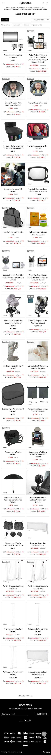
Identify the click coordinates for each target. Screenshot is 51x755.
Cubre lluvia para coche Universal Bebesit (38, 322)
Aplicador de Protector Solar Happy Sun (38, 233)
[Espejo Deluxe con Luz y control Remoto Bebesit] (38, 174)
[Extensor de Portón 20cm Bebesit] (13, 657)
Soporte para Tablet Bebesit (13, 453)
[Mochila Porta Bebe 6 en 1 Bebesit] (13, 351)
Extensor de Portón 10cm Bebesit (38, 630)
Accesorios (16, 25)
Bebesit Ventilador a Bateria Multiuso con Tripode (38, 499)
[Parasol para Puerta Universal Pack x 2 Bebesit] (13, 528)
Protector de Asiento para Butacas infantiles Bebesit (13, 147)
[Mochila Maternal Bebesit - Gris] (13, 217)
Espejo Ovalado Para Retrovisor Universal (13, 104)
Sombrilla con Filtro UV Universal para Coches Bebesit (13, 499)
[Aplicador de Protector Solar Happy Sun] (38, 217)
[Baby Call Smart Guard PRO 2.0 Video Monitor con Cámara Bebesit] (38, 260)
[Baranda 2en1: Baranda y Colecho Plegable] (38, 351)
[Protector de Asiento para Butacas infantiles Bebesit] (13, 131)
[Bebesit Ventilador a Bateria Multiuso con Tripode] (38, 482)
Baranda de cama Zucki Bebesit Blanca (37, 673)
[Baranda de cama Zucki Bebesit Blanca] (38, 657)
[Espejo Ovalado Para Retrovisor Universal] (13, 88)
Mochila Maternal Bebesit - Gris (13, 233)
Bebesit (26, 25)
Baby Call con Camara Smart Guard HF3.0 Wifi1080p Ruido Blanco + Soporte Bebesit (38, 58)
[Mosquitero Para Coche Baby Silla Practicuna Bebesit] (13, 306)
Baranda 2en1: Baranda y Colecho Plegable (38, 367)
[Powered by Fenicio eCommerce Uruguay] (46, 752)
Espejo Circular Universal (38, 103)
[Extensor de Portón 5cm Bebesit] (13, 614)
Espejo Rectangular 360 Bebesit (13, 190)
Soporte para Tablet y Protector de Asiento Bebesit (38, 454)
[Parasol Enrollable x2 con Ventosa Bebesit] (38, 394)
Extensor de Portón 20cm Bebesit (13, 673)
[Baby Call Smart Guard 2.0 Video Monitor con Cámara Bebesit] (13, 260)
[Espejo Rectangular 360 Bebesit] (13, 174)
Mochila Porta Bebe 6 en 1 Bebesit (13, 367)
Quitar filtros (37, 25)
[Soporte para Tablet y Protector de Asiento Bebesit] (38, 437)
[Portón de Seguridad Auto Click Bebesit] (38, 571)
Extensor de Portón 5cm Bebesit (13, 630)
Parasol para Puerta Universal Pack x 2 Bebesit (13, 544)
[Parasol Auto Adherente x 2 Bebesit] (13, 394)
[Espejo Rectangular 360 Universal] (13, 40)
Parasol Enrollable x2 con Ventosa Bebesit (38, 410)
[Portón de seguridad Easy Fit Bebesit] (13, 571)
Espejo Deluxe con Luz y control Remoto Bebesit (38, 190)
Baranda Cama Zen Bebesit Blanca (38, 544)
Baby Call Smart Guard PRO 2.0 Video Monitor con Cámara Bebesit (38, 277)
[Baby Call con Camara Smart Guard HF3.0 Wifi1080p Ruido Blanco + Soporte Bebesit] (38, 40)
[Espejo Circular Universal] (38, 88)
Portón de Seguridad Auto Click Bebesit (38, 587)
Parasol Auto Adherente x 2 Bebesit (13, 410)
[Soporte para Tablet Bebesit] (13, 437)
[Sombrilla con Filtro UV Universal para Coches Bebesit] (13, 482)
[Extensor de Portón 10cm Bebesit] (38, 614)
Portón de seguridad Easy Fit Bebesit (13, 587)
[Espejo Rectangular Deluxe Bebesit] (38, 131)
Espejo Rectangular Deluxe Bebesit (38, 147)
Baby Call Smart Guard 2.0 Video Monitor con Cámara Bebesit (13, 277)
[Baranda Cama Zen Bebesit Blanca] (38, 528)
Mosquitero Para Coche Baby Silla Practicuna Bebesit (13, 323)
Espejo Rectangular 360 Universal (13, 56)
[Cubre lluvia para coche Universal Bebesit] (38, 306)
